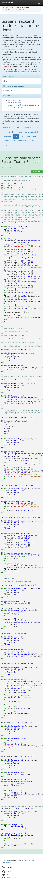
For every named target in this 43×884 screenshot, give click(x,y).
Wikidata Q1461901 (14, 103)
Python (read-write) (19, 141)
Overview (6, 128)
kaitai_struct (11, 877)
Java (20, 132)
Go (4, 132)
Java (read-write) (31, 132)
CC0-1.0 (12, 91)
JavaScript (7, 136)
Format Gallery (8, 7)
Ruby (32, 141)
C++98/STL (28, 128)
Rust (5, 145)
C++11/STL (17, 128)
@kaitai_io (9, 875)
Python (6, 141)
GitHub (8, 871)
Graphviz (12, 132)
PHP (34, 136)
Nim (22, 136)
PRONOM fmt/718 (14, 101)
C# (37, 128)
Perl (28, 136)
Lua (15, 136)
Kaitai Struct (23, 117)
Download (36, 171)
